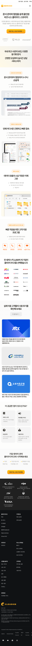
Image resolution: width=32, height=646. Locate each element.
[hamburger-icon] (30, 5)
